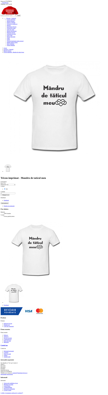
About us (6, 336)
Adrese (5, 355)
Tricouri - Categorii (10, 18)
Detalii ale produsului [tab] (9, 206)
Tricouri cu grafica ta (12, 24)
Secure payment (8, 338)
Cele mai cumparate (9, 326)
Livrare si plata (7, 390)
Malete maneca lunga (12, 42)
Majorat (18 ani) (11, 32)
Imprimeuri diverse (11, 26)
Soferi (8, 39)
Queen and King (11, 19)
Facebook (6, 305)
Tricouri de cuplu (11, 28)
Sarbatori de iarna (11, 34)
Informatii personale (9, 351)
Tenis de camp (10, 29)
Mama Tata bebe (11, 36)
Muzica (9, 25)
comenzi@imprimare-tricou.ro (19, 373)
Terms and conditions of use (11, 383)
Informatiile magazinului (7, 374)
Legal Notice (7, 386)
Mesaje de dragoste (12, 31)
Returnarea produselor (9, 389)
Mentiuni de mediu (8, 384)
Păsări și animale (11, 22)
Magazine (6, 342)
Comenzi (6, 352)
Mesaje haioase (11, 21)
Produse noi (7, 325)
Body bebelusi (10, 44)
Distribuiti (6, 200)
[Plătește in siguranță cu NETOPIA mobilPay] (23, 314)
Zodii (8, 38)
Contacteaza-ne (7, 339)
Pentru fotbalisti (11, 45)
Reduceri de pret (8, 323)
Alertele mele (7, 356)
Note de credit (7, 354)
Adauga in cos (5, 195)
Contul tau (4, 345)
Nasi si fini (9, 35)
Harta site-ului (7, 341)
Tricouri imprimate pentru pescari (15, 41)
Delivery (6, 335)
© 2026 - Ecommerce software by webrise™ (12, 393)
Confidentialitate (8, 387)
